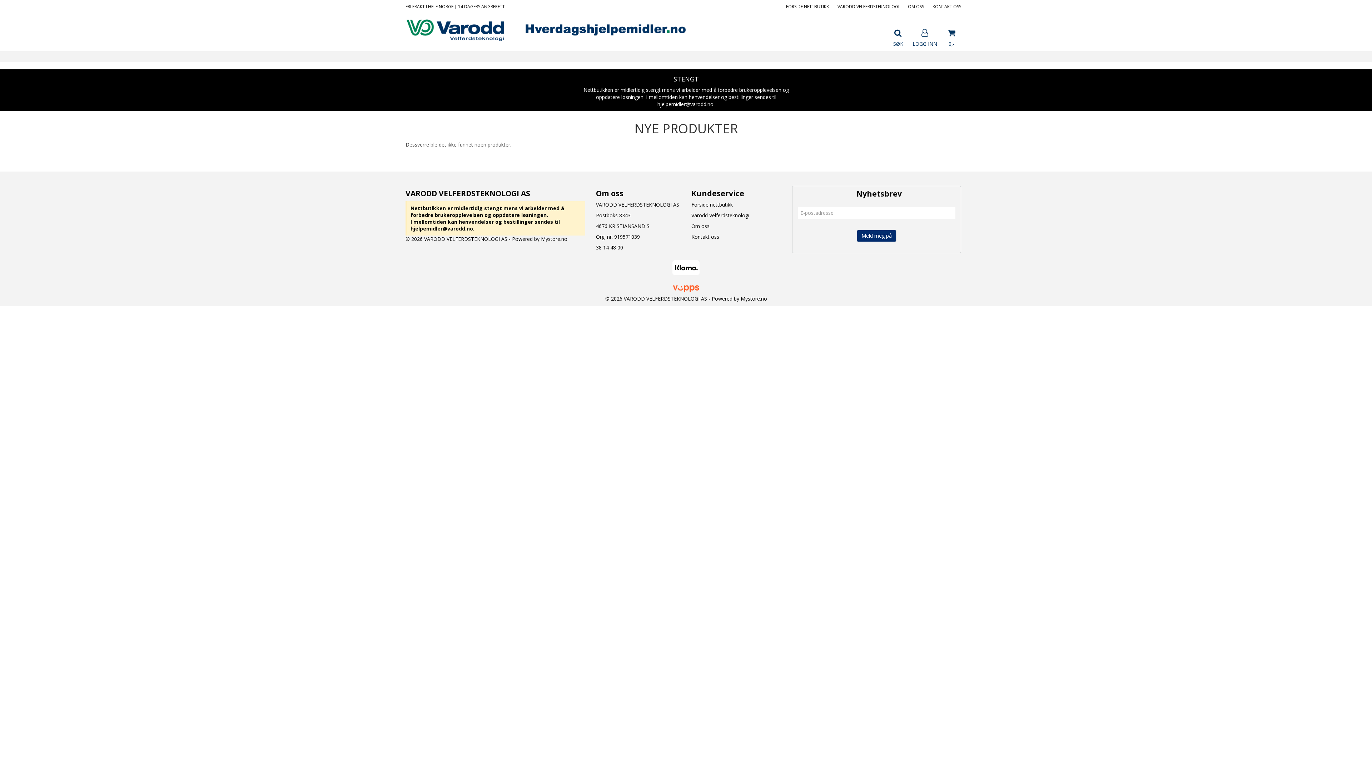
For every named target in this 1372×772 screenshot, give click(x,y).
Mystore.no (554, 239)
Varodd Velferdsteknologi (868, 7)
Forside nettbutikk (807, 7)
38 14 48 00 (609, 247)
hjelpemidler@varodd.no (442, 228)
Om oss (916, 7)
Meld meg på (876, 235)
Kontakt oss (947, 7)
